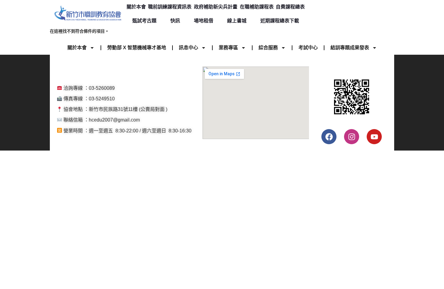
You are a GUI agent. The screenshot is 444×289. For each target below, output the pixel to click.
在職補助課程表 (257, 6)
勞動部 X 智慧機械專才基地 (136, 47)
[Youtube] (374, 136)
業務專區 (228, 47)
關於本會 (136, 6)
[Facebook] (328, 136)
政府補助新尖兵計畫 (215, 6)
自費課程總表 (290, 6)
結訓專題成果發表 (349, 47)
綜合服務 (268, 47)
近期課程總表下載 (279, 20)
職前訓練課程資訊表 (169, 6)
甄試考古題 (144, 20)
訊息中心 (188, 47)
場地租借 (203, 20)
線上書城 (236, 20)
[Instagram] (351, 136)
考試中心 (308, 47)
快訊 (175, 20)
